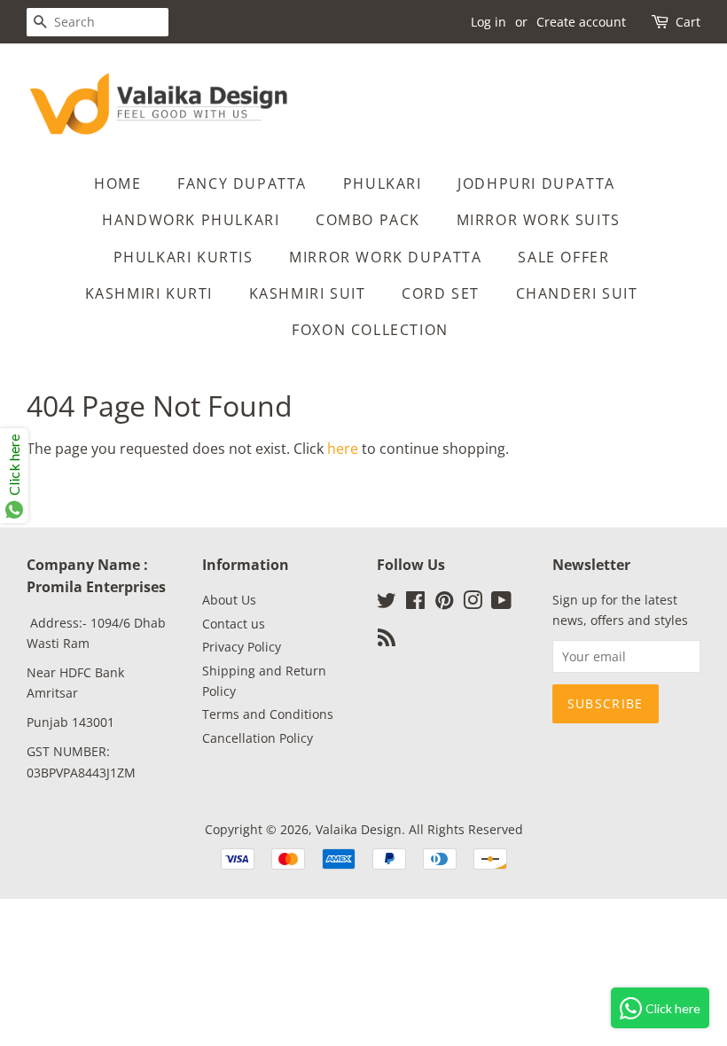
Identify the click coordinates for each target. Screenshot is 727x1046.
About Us (229, 599)
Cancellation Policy (257, 738)
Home (117, 183)
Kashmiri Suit (307, 293)
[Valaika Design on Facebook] (415, 603)
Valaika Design (359, 829)
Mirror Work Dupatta (385, 257)
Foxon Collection (370, 330)
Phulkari (382, 183)
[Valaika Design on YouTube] (501, 603)
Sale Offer (563, 257)
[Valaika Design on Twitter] (386, 603)
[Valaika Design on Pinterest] (444, 603)
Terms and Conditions (267, 714)
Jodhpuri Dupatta (536, 183)
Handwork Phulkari (190, 220)
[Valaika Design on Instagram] (472, 603)
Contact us (233, 623)
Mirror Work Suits (539, 220)
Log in (488, 21)
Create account (581, 21)
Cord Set (441, 293)
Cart (688, 21)
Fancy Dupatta (242, 183)
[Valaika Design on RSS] (386, 640)
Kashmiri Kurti (149, 293)
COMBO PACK (368, 220)
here (342, 448)
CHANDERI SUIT (577, 293)
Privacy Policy (241, 646)
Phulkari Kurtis (183, 257)
